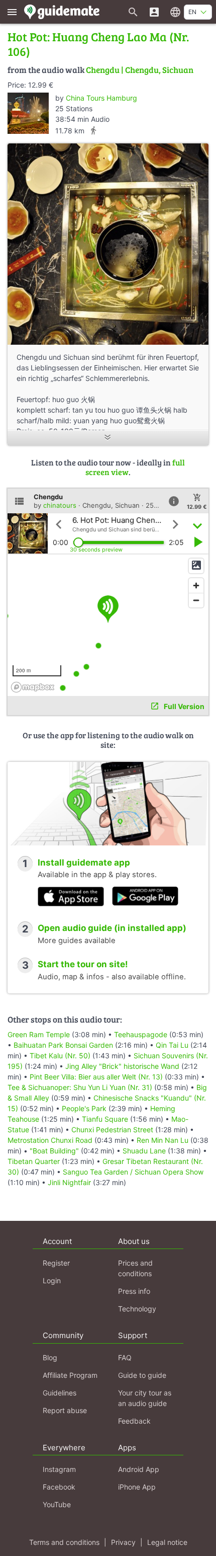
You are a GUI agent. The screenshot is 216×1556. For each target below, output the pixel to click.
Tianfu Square (105, 1119)
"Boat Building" (54, 1150)
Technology (137, 1308)
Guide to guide (142, 1375)
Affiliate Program (70, 1375)
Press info (134, 1291)
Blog (50, 1357)
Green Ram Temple (39, 1034)
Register (56, 1263)
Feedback (134, 1421)
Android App (138, 1469)
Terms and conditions (64, 1542)
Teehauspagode (140, 1034)
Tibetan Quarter (34, 1161)
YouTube (57, 1504)
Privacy (123, 1542)
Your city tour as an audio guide (144, 1398)
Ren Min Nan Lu (162, 1140)
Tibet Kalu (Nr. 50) (60, 1055)
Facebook (59, 1487)
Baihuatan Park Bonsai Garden (63, 1045)
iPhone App (137, 1487)
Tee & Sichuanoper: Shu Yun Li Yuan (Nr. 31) (80, 1087)
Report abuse (65, 1410)
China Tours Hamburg (101, 98)
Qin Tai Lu (172, 1045)
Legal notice (167, 1542)
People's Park (84, 1108)
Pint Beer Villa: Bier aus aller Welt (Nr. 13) (96, 1076)
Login (52, 1280)
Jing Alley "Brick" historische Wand (122, 1066)
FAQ (125, 1357)
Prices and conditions (135, 1268)
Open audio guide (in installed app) (112, 928)
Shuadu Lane (144, 1150)
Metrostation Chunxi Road (50, 1140)
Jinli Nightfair (69, 1182)
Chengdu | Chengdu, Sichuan (139, 69)
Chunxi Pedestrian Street (112, 1129)
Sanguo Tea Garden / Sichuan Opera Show (133, 1172)
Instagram (59, 1469)
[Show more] (108, 438)
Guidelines (59, 1392)
